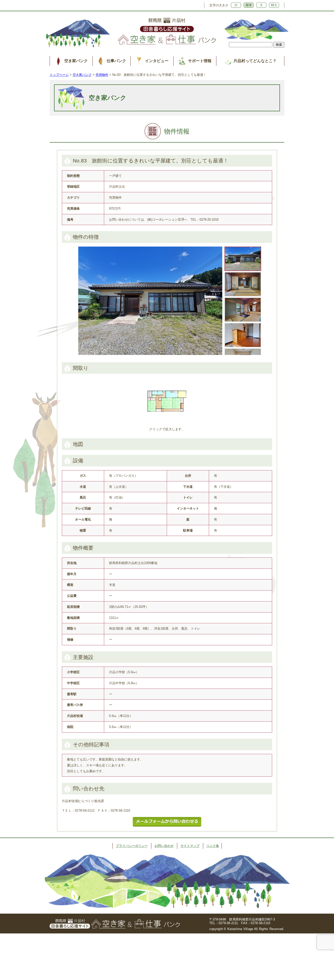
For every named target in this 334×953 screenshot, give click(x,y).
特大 (274, 5)
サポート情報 (200, 61)
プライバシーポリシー (132, 846)
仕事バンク (116, 61)
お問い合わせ (164, 846)
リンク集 (212, 846)
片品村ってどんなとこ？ (255, 61)
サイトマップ (190, 846)
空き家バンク (76, 61)
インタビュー (156, 61)
